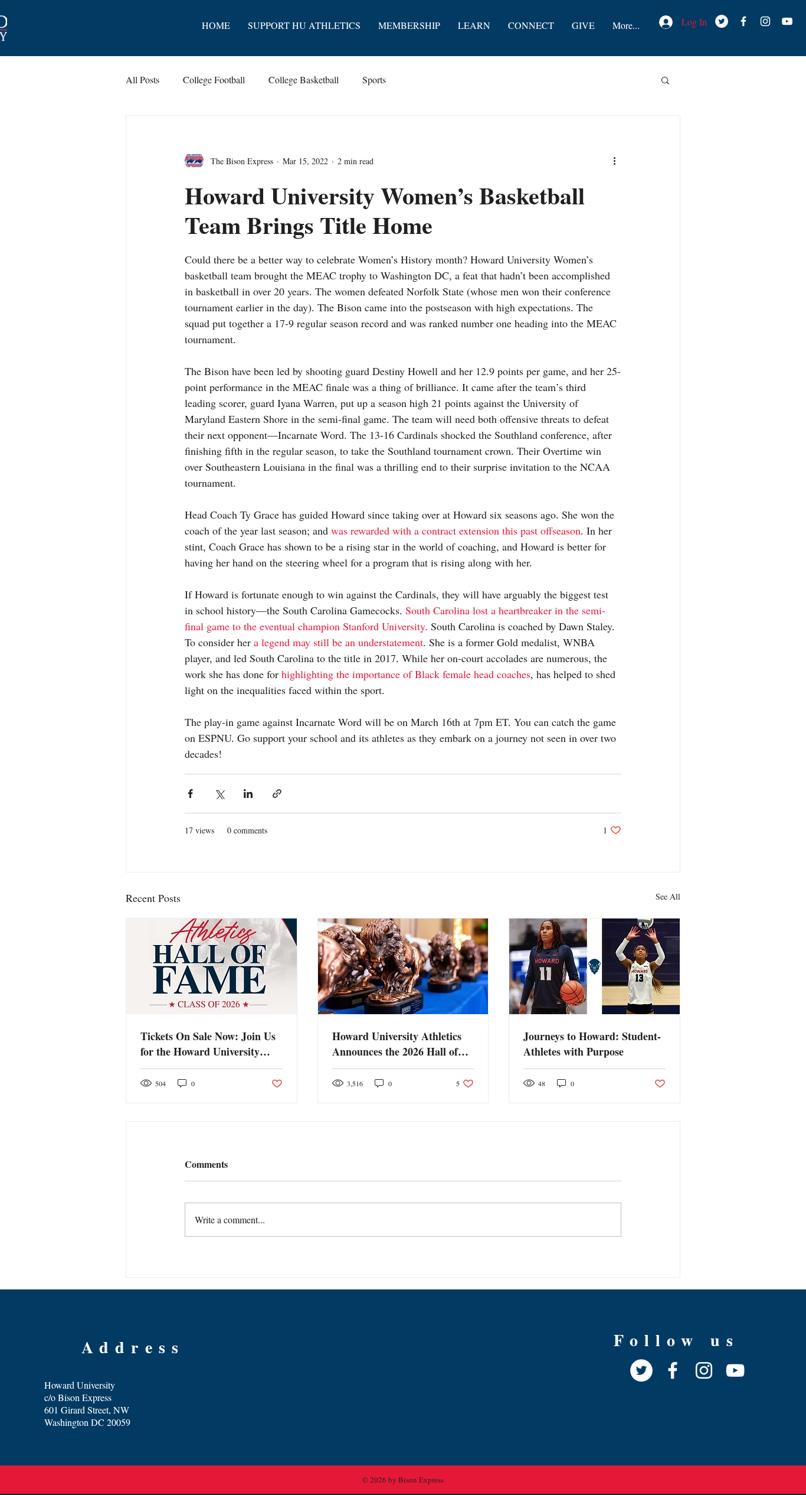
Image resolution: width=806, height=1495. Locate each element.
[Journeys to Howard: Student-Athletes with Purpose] (594, 966)
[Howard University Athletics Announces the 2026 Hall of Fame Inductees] (403, 966)
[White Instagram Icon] (765, 21)
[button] (665, 79)
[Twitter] (641, 1370)
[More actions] (614, 161)
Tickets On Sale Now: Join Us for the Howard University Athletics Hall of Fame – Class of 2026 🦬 (209, 1043)
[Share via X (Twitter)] (219, 793)
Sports (374, 79)
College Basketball (303, 79)
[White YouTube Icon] (787, 21)
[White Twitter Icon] (721, 21)
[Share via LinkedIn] (248, 793)
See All (668, 896)
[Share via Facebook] (190, 793)
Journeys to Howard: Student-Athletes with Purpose (592, 1043)
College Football (214, 79)
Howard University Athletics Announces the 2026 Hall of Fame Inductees (396, 1043)
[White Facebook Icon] (743, 21)
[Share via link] (277, 793)
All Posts (142, 79)
